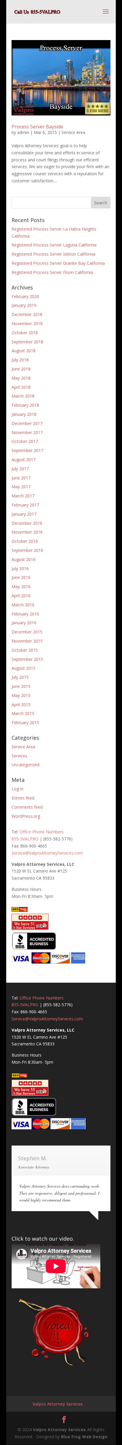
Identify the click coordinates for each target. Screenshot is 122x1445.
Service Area (73, 132)
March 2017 (23, 496)
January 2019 (24, 305)
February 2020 (25, 296)
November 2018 (27, 323)
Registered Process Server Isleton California (53, 254)
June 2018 (21, 369)
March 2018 (23, 396)
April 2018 (21, 387)
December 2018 (27, 314)
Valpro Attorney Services (58, 1404)
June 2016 (21, 577)
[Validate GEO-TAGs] (20, 910)
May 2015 (21, 695)
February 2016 (25, 614)
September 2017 (27, 450)
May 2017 (21, 486)
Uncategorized (25, 764)
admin (23, 132)
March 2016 (23, 605)
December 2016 (27, 523)
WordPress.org (26, 816)
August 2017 (24, 459)
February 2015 (25, 722)
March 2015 (23, 713)
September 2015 (27, 659)
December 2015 (27, 632)
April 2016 (21, 595)
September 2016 (27, 550)
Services (19, 756)
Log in (17, 789)
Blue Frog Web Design (84, 1436)
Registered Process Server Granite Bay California (58, 263)
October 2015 (25, 650)
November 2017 (27, 432)
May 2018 (21, 378)
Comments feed (27, 807)
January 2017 (24, 514)
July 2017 (20, 468)
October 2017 (25, 441)
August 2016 (24, 559)
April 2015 (21, 704)
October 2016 (25, 541)
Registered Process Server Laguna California (54, 245)
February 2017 (25, 505)
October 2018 (25, 332)
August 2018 (24, 350)
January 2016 (24, 622)
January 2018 (24, 414)
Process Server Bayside (37, 126)
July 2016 (20, 568)
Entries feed (23, 798)
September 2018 (27, 342)
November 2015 (27, 641)
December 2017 (27, 423)
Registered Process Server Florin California (52, 272)
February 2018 (25, 405)
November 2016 (27, 532)
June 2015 (21, 686)
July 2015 (20, 677)
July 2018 (20, 360)
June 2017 (21, 478)
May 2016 (21, 586)
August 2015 (24, 668)
